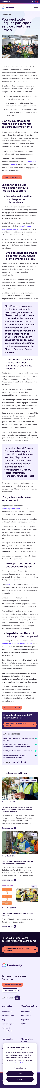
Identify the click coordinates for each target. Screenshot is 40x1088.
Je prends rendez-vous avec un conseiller (16, 724)
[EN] (37, 2)
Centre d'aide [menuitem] (6, 1)
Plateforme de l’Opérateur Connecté (17, 644)
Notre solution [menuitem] (7, 1011)
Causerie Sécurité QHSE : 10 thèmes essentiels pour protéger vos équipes (16, 745)
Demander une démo (11, 984)
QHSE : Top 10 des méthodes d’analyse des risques (18, 739)
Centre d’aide (8, 990)
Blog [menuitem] (3, 1020)
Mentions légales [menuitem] (8, 1024)
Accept (20, 1073)
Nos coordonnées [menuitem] (8, 1015)
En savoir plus (7, 828)
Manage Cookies (20, 1068)
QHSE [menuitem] (23, 1024)
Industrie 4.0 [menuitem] (26, 1011)
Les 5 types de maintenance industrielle (17, 751)
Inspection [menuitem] (25, 1020)
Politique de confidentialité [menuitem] (7, 1029)
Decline (20, 1079)
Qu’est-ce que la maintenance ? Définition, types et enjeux (15, 756)
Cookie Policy (20, 1063)
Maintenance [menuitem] (26, 1015)
